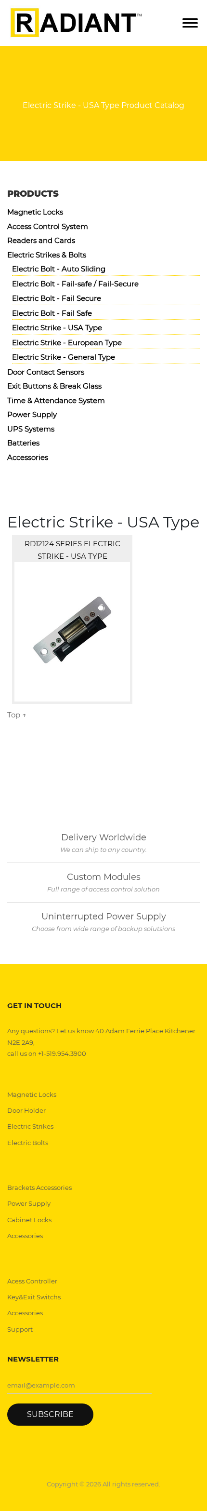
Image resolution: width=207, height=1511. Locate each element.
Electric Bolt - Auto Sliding (58, 268)
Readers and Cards (41, 240)
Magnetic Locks (35, 211)
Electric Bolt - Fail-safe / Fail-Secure (75, 283)
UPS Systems (30, 428)
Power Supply (32, 414)
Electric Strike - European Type (67, 342)
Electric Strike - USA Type (57, 327)
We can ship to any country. (103, 849)
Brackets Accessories (39, 1187)
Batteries (23, 442)
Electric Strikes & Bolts (46, 254)
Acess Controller (32, 1281)
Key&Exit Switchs (34, 1297)
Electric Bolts (27, 1143)
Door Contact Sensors (45, 372)
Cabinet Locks (29, 1220)
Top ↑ (16, 714)
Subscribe (50, 1414)
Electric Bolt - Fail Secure (56, 298)
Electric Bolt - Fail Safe (52, 313)
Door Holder (26, 1110)
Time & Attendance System (56, 400)
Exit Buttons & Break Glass (54, 386)
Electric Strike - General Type (63, 357)
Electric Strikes (30, 1126)
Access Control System (47, 226)
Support (20, 1329)
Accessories (27, 457)
